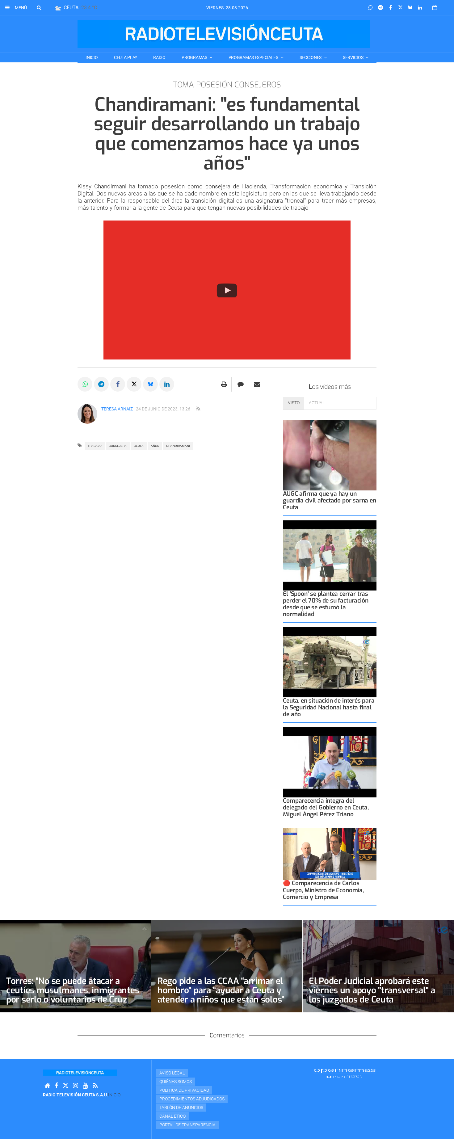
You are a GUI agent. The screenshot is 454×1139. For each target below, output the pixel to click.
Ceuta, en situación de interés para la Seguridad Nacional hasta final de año (328, 707)
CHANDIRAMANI (178, 446)
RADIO (159, 57)
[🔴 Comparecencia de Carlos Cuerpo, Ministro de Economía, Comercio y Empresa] (329, 854)
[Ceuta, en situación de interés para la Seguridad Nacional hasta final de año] (329, 662)
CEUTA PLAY (125, 57)
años (155, 446)
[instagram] (75, 1085)
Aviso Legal (172, 1072)
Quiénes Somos (175, 1081)
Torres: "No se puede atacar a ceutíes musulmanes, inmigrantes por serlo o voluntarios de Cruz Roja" (72, 995)
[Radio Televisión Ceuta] (224, 34)
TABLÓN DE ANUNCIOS (181, 1107)
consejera (118, 446)
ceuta (139, 446)
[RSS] (95, 1085)
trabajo (95, 446)
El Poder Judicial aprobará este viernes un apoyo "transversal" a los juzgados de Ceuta (372, 990)
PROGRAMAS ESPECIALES (254, 57)
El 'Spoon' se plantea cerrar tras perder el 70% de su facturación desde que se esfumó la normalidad (325, 604)
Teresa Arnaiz (117, 408)
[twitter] (65, 1085)
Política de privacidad (184, 1090)
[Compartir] (371, 7)
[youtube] (85, 1085)
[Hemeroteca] (434, 8)
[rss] (198, 409)
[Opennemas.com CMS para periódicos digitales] (345, 1072)
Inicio (92, 57)
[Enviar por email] (257, 384)
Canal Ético (172, 1116)
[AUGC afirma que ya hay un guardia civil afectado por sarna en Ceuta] (329, 455)
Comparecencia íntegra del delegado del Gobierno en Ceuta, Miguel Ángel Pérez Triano (325, 807)
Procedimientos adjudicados (192, 1098)
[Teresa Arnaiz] (87, 414)
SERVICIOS (353, 57)
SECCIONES (311, 57)
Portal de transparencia (187, 1124)
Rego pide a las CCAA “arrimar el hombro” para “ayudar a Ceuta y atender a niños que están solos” (221, 990)
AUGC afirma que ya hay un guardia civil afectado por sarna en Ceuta (329, 500)
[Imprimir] (224, 384)
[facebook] (56, 1085)
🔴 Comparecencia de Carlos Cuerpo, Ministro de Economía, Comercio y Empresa (323, 890)
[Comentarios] (240, 384)
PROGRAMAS (195, 57)
